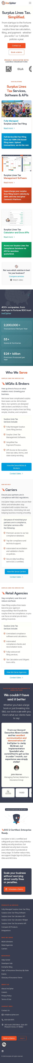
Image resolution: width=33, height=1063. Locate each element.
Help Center (5, 960)
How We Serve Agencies (16, 672)
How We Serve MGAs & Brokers (16, 466)
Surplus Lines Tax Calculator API (13, 916)
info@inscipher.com (11, 1015)
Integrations (6, 930)
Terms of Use (6, 999)
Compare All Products (9, 927)
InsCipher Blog (6, 967)
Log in (22, 1038)
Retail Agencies (7, 945)
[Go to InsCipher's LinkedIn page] (2, 1051)
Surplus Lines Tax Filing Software (13, 913)
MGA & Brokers (7, 941)
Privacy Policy (6, 996)
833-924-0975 (9, 1020)
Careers (4, 992)
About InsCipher (7, 988)
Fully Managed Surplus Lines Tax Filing (15, 909)
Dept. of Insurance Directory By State (15, 970)
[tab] (8, 792)
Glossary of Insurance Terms (11, 977)
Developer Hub (6, 963)
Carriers (4, 949)
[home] (8, 3)
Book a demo (16, 52)
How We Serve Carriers (16, 571)
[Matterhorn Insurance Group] (8, 793)
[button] (30, 3)
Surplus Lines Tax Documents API (13, 923)
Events (3, 974)
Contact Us (5, 1010)
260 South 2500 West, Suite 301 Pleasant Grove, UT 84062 (15, 1026)
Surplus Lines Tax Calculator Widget (14, 920)
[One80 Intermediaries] (22, 793)
